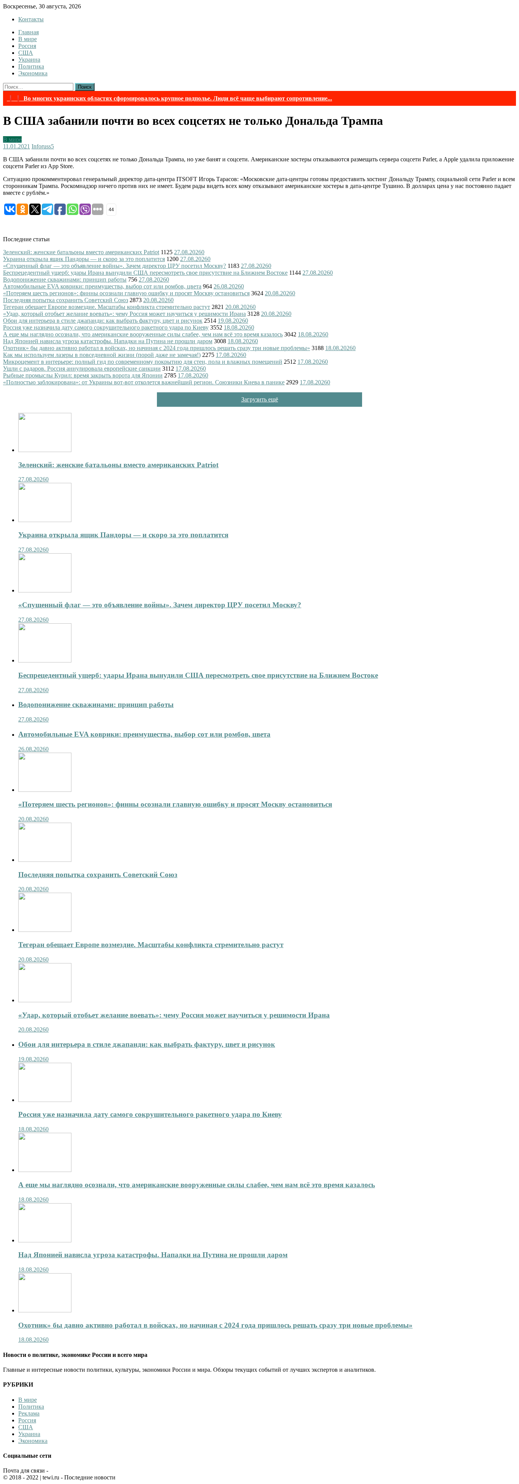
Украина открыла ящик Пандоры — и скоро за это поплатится (84, 259)
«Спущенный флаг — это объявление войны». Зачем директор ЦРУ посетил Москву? (114, 266)
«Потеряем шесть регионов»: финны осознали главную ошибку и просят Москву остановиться (126, 293)
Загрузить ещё (259, 399)
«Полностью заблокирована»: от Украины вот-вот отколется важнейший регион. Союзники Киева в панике (144, 382)
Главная (28, 32)
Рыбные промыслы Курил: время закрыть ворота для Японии (83, 375)
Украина (29, 59)
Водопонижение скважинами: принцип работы (65, 279)
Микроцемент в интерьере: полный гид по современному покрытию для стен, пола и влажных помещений (142, 361)
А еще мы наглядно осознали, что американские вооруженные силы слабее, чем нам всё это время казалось (143, 334)
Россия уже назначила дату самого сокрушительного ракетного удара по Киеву (106, 327)
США (25, 52)
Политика (31, 66)
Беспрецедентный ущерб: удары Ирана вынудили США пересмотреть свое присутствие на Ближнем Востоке (145, 272)
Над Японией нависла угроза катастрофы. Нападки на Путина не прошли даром (107, 341)
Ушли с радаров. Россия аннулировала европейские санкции (82, 368)
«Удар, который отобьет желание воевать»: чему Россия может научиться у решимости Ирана (124, 313)
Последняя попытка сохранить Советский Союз (65, 300)
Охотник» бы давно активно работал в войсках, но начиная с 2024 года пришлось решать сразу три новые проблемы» (156, 348)
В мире (27, 39)
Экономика (32, 73)
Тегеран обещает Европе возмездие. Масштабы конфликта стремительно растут (106, 307)
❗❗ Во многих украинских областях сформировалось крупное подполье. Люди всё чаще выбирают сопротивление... (169, 98)
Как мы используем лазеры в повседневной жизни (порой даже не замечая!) (102, 355)
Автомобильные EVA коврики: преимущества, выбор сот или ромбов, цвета (102, 286)
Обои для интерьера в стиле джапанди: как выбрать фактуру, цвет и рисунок (103, 320)
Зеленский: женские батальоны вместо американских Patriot (81, 252)
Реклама (29, 1413)
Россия (27, 46)
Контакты (31, 19)
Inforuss (41, 146)
